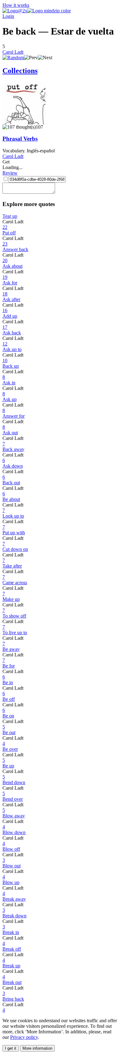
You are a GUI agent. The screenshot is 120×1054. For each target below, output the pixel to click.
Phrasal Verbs (20, 138)
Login (8, 16)
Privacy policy (24, 1037)
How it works (15, 5)
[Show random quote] (13, 57)
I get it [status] (10, 1048)
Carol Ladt (12, 52)
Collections (20, 71)
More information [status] (37, 1048)
